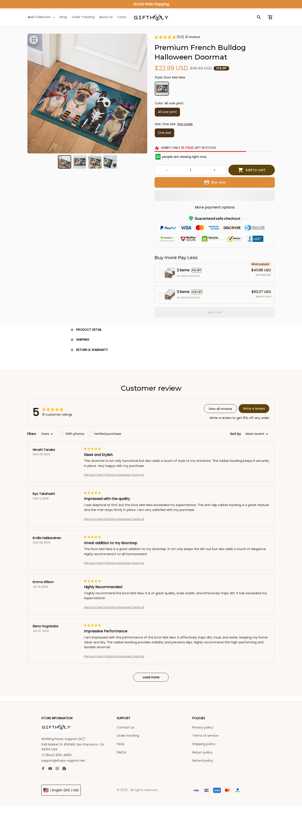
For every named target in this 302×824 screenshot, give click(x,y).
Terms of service (205, 735)
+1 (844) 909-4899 (56, 755)
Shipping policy (203, 744)
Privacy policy (202, 727)
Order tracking (128, 735)
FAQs (120, 744)
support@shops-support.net (63, 760)
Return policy (202, 752)
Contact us (125, 727)
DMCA (121, 752)
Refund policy (202, 760)
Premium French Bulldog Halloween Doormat (114, 475)
